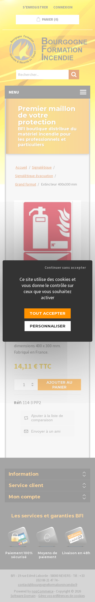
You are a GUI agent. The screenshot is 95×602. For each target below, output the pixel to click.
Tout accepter (47, 313)
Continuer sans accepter (65, 267)
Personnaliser (47, 325)
